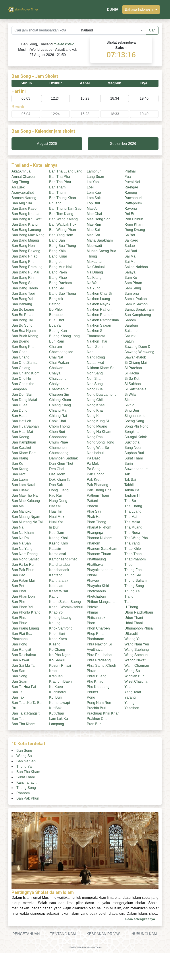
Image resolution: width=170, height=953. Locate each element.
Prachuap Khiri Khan (103, 713)
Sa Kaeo (131, 240)
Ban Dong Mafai (24, 400)
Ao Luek (18, 187)
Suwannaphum (136, 469)
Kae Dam (56, 533)
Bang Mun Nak (61, 267)
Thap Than (133, 554)
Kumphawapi (59, 703)
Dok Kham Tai (60, 479)
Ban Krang (20, 469)
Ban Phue (19, 623)
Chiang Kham (60, 400)
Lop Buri (93, 203)
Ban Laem (20, 479)
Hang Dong (58, 501)
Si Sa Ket (131, 378)
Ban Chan (19, 352)
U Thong (131, 607)
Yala (127, 687)
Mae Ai (92, 208)
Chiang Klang (60, 405)
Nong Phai (95, 437)
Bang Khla (57, 251)
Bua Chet (56, 320)
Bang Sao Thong (62, 293)
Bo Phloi (56, 309)
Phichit (92, 607)
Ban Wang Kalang (63, 219)
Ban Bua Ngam (24, 331)
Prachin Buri (96, 708)
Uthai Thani (133, 623)
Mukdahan (95, 261)
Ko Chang (57, 649)
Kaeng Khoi (58, 538)
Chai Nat (56, 357)
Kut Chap (56, 713)
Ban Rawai (20, 660)
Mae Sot (93, 235)
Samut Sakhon (136, 304)
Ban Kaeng (20, 437)
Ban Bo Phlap (22, 315)
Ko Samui (57, 660)
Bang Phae (58, 277)
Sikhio (129, 405)
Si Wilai (130, 394)
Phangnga (95, 533)
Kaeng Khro (58, 543)
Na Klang (94, 277)
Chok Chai (57, 421)
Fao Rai (55, 495)
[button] (141, 9)
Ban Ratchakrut (24, 655)
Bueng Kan (58, 331)
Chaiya (54, 373)
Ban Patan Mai (23, 580)
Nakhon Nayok (98, 304)
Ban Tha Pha (59, 176)
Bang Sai (56, 288)
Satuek (129, 336)
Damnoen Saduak (63, 458)
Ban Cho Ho (21, 378)
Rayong (130, 208)
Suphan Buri (134, 453)
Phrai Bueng (96, 676)
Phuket (92, 692)
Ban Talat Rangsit (25, 713)
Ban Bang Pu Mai (25, 272)
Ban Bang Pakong (26, 251)
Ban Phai (19, 591)
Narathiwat (95, 362)
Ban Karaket (21, 447)
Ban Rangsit (21, 649)
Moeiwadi (94, 246)
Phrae (91, 671)
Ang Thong (20, 182)
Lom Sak (94, 198)
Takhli (129, 485)
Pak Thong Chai (99, 490)
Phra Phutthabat (99, 655)
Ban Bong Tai (22, 320)
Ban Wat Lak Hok (62, 224)
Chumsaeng (58, 453)
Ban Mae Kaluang (26, 501)
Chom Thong (59, 426)
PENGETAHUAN (26, 934)
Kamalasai (57, 554)
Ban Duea (19, 405)
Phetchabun (96, 591)
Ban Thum (57, 192)
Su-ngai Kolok (135, 437)
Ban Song (19, 676)
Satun (129, 341)
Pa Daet (93, 458)
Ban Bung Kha (23, 347)
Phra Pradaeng (99, 660)
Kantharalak (58, 580)
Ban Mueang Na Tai (27, 522)
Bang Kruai (58, 256)
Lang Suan (95, 176)
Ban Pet (18, 586)
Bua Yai (55, 325)
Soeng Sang (134, 421)
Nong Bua (95, 389)
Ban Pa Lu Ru (23, 564)
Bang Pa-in (58, 272)
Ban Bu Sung (22, 325)
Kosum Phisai (60, 665)
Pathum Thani (98, 495)
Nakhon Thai (97, 341)
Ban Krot (18, 474)
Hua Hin (55, 511)
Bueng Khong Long (64, 336)
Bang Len (56, 261)
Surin (128, 463)
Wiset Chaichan (136, 681)
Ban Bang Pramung (27, 267)
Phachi (92, 506)
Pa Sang (93, 469)
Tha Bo (130, 501)
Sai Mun (130, 261)
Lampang (56, 724)
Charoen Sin (59, 394)
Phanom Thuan (99, 554)
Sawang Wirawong (139, 352)
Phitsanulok (96, 618)
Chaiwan (56, 368)
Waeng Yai (132, 639)
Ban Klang (20, 458)
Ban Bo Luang (23, 309)
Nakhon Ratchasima (103, 320)
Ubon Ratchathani (138, 612)
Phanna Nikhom (99, 538)
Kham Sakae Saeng (65, 602)
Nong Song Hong (100, 442)
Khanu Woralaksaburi (66, 607)
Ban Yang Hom (61, 235)
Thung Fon (133, 570)
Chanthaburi (59, 389)
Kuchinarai (57, 692)
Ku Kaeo (56, 687)
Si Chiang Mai (135, 362)
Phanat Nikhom (99, 527)
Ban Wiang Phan (62, 230)
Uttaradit (131, 633)
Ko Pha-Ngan (60, 655)
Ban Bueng (20, 341)
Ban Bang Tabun (25, 288)
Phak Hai (94, 517)
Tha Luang (132, 511)
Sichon (129, 400)
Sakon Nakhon (136, 267)
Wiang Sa (132, 671)
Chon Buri (57, 432)
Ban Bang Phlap (24, 256)
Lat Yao (93, 182)
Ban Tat (17, 719)
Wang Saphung (136, 649)
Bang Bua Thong (62, 246)
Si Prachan (133, 368)
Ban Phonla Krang (26, 612)
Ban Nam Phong (25, 554)
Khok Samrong (61, 628)
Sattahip (130, 331)
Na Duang (95, 272)
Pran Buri (94, 724)
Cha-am (55, 347)
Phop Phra (95, 633)
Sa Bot (129, 235)
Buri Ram (56, 341)
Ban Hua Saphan (25, 426)
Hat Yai (55, 506)
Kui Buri (55, 697)
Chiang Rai (58, 416)
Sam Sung (132, 288)
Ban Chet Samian (25, 362)
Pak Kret (93, 479)
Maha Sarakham (100, 240)
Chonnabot (58, 437)
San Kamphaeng (137, 315)
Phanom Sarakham (102, 548)
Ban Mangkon (22, 511)
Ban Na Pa (20, 538)
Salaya (129, 272)
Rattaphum (133, 203)
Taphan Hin (133, 495)
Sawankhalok (135, 357)
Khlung (54, 623)
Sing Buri (131, 410)
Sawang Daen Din (138, 347)
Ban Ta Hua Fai (24, 687)
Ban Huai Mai (22, 432)
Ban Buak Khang (25, 336)
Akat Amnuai (21, 171)
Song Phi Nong (136, 426)
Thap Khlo (132, 548)
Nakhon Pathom (99, 309)
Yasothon (131, 708)
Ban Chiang (21, 368)
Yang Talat (132, 692)
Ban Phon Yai (22, 607)
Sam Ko (130, 277)
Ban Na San (21, 543)
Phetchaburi (96, 596)
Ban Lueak (20, 490)
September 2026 (123, 143)
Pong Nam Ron (99, 703)
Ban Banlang (22, 304)
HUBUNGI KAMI (144, 934)
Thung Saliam (135, 580)
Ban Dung (19, 410)
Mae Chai (94, 214)
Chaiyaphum (59, 378)
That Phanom (135, 559)
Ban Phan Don (23, 596)
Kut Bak (55, 708)
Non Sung (95, 384)
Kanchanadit (59, 570)
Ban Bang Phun (24, 261)
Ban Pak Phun (23, 570)
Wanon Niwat (134, 660)
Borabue (56, 315)
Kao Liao (56, 586)
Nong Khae (96, 405)
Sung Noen (133, 447)
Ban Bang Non (23, 246)
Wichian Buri (134, 676)
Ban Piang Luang (25, 628)
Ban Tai (17, 692)
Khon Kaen (58, 639)
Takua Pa (131, 490)
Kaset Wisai (58, 591)
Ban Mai (18, 506)
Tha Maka (132, 522)
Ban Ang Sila (22, 203)
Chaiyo (54, 384)
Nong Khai (95, 410)
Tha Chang (133, 506)
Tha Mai (130, 517)
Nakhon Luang (98, 299)
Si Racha (131, 373)
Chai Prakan (59, 362)
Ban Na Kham (23, 533)
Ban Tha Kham (23, 724)
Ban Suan (19, 681)
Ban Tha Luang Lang (65, 171)
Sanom (130, 320)
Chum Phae (58, 442)
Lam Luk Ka (58, 719)
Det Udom (57, 474)
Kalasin (55, 548)
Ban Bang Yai (22, 299)
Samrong (131, 293)
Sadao (129, 246)
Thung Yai (132, 591)
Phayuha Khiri (98, 586)
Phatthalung (96, 559)
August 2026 (47, 143)
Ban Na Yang (22, 548)
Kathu (53, 596)
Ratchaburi (133, 198)
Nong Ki (93, 416)
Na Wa (92, 283)
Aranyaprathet (23, 192)
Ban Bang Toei (23, 293)
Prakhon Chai (97, 719)
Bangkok (56, 299)
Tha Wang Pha (136, 538)
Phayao (93, 580)
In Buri (54, 527)
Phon (91, 623)
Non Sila (93, 378)
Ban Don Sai (22, 394)
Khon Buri (57, 633)
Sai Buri (130, 251)
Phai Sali (94, 511)
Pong (91, 697)
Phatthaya (95, 564)
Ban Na (17, 527)
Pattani (92, 501)
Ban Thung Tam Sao (65, 208)
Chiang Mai (58, 410)
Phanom (93, 543)
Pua (127, 176)
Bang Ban (57, 240)
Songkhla (131, 432)
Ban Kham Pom (24, 453)
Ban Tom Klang (61, 214)
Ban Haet (19, 416)
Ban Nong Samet (25, 559)
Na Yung (93, 288)
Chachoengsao (61, 352)
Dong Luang (59, 490)
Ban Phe (18, 602)
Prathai (130, 171)
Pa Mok (93, 463)
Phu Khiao (95, 681)
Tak (127, 474)
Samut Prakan (135, 299)
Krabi (53, 671)
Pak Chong (95, 474)
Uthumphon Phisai (139, 628)
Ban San (18, 671)
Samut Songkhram (139, 309)
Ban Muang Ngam (26, 517)
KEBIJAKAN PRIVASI (104, 934)
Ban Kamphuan (24, 442)
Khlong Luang (60, 618)
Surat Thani (133, 458)
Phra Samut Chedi (101, 665)
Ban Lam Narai (23, 485)
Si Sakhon (132, 384)
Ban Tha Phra (60, 182)
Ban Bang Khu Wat (26, 219)
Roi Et (129, 214)
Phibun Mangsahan (102, 602)
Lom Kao (94, 192)
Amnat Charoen (24, 176)
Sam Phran (133, 283)
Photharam (95, 639)
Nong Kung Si (98, 421)
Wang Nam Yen (136, 644)
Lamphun (94, 171)
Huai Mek (56, 517)
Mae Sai (93, 230)
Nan (90, 352)
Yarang (130, 697)
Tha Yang (132, 543)
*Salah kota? (64, 44)
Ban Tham (57, 187)
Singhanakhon (135, 416)
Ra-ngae (131, 187)
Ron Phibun (133, 219)
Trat (127, 602)
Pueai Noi (132, 182)
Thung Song (134, 586)
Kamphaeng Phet (63, 559)
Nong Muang (97, 426)
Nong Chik (95, 400)
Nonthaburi (95, 453)
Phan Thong (96, 522)
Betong (54, 304)
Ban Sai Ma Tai (23, 665)
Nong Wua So (98, 447)
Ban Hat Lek (21, 421)
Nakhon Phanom (100, 315)
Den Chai (56, 469)
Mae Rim (94, 224)
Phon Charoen (98, 628)
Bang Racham (60, 283)
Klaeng (54, 644)
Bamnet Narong (24, 198)
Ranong (130, 192)
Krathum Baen (60, 681)
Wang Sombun (136, 655)
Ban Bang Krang (25, 224)
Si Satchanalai (135, 389)
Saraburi (131, 325)
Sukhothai (132, 442)
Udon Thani (133, 618)
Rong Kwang (134, 230)
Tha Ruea (132, 533)
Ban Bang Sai (22, 283)
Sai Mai (130, 256)
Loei (90, 187)
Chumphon (58, 447)
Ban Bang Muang (25, 240)
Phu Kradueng (98, 687)
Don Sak (56, 485)
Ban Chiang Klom (25, 373)
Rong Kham (133, 224)
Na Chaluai (96, 267)
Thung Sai (132, 575)
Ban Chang (20, 357)
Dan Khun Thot (61, 463)
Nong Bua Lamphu (101, 394)
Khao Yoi (56, 612)
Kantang (55, 575)
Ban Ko (17, 463)
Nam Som (94, 347)
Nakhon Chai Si (99, 293)
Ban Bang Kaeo (24, 208)
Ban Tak (18, 697)
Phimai (92, 612)
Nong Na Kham (99, 432)
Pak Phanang (97, 485)
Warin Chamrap (136, 665)
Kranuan (56, 676)
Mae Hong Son (98, 219)
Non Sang (95, 373)
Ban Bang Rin (23, 277)
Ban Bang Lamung (26, 230)
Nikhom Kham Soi (101, 368)
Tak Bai (130, 479)
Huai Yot (56, 522)
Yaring (129, 703)
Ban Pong (19, 644)
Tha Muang (133, 527)
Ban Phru (19, 618)
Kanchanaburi (60, 564)
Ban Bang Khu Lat (26, 214)
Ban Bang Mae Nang (28, 235)
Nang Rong (96, 357)
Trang (128, 596)
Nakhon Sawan (99, 325)
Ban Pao (18, 575)
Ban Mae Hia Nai (25, 495)
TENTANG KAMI (63, 934)
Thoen (129, 564)
